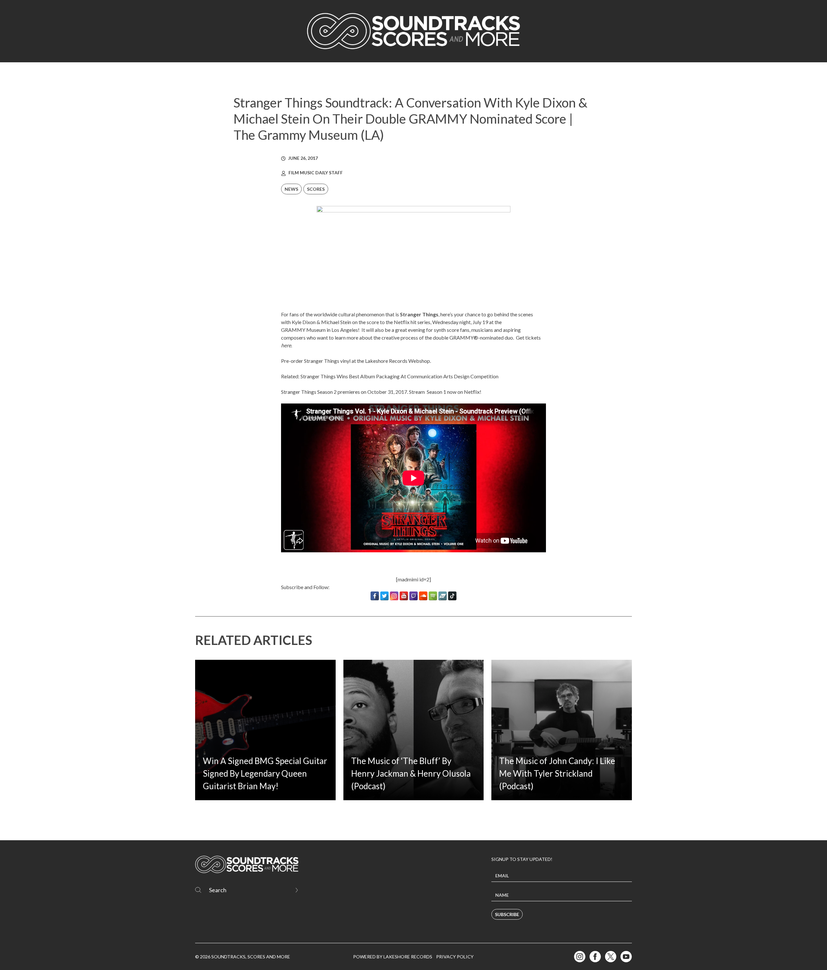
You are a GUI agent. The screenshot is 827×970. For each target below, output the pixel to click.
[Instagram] (394, 595)
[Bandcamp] (442, 595)
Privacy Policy (455, 956)
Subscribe (507, 914)
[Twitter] (384, 595)
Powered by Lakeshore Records (392, 956)
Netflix (472, 392)
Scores (316, 189)
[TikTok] (452, 595)
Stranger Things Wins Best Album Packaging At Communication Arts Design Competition (399, 376)
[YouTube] (403, 595)
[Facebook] (374, 595)
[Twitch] (413, 595)
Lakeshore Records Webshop (397, 361)
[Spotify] (432, 595)
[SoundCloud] (423, 595)
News (291, 189)
